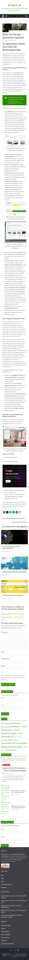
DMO (20, 727)
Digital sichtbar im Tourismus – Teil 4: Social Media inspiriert (14, 769)
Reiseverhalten (6, 743)
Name (3, 652)
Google (13, 733)
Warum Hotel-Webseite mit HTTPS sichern (14, 518)
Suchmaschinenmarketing (7, 943)
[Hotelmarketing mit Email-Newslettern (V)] (14, 531)
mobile (19, 736)
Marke (16, 736)
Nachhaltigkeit (4, 740)
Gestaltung (5, 733)
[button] (4, 512)
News (2, 878)
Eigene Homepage (5, 934)
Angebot (8, 723)
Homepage (5, 736)
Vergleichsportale (11, 750)
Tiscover (24, 747)
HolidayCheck (19, 733)
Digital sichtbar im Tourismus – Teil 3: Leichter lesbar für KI (18, 791)
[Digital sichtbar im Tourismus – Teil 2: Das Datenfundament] (5, 808)
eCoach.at (14, 5)
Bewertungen (5, 727)
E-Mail (23, 726)
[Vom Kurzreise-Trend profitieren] (14, 581)
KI (14, 736)
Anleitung (15, 723)
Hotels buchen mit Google (19, 522)
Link (16, 498)
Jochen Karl (14, 40)
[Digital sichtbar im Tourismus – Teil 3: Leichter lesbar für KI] (5, 792)
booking (15, 726)
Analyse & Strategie (5, 925)
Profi (18, 740)
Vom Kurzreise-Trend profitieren (13, 595)
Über (2, 875)
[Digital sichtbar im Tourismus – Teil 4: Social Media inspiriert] (14, 760)
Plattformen (5, 31)
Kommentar (4, 632)
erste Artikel (13, 59)
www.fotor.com (8, 423)
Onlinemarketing (6, 764)
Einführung (6, 730)
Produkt (14, 740)
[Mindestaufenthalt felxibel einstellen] (14, 557)
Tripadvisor (3, 750)
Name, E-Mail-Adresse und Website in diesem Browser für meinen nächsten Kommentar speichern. (13, 677)
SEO (14, 743)
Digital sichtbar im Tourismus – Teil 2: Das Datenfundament (18, 806)
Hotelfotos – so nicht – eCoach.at (15, 614)
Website (3, 666)
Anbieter (3, 928)
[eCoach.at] (3, 16)
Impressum (3, 887)
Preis (10, 740)
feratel (17, 730)
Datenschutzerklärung (6, 884)
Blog (10, 727)
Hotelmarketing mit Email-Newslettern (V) (11, 547)
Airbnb (3, 723)
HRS (12, 737)
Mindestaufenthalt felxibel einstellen (14, 572)
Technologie (16, 746)
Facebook (12, 730)
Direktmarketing (5, 931)
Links (2, 881)
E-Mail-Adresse (5, 659)
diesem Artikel (9, 336)
